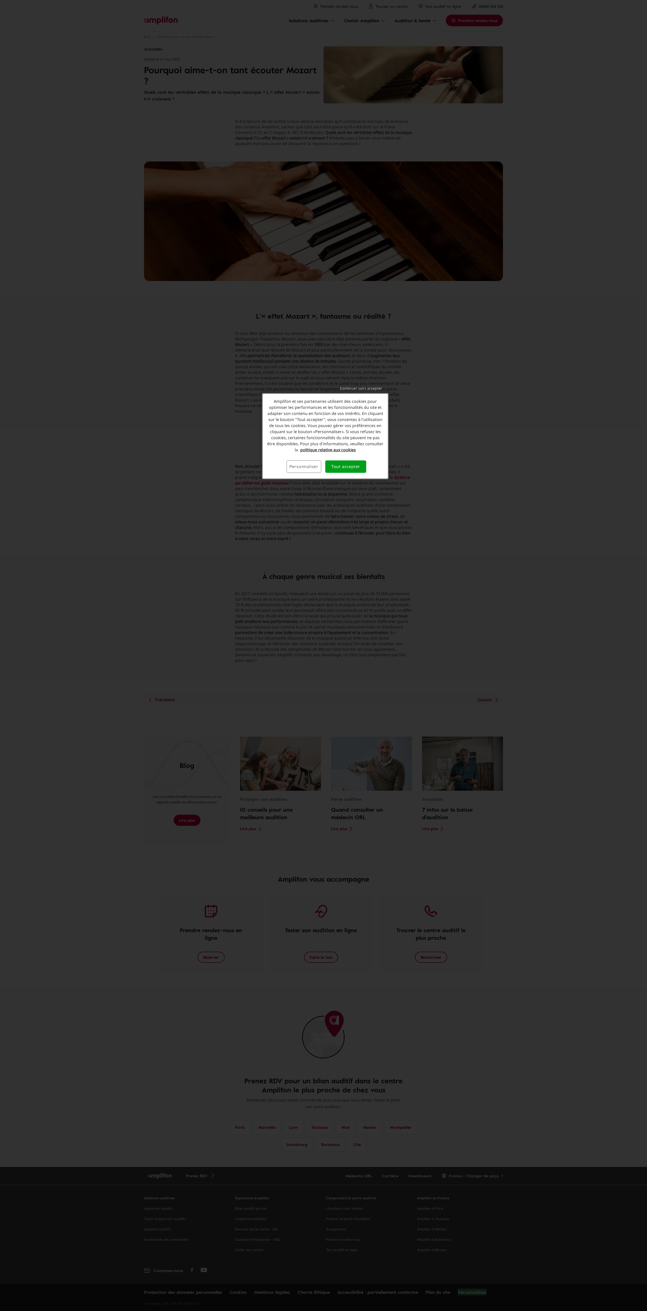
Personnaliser (303, 466)
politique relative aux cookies (328, 450)
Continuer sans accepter (361, 388)
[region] (325, 436)
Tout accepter (345, 466)
